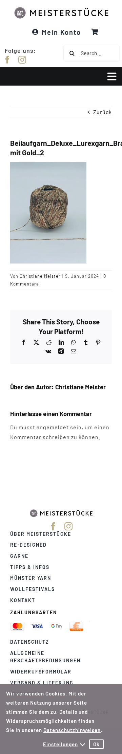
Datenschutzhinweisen (72, 730)
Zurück (102, 112)
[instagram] (22, 60)
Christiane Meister (40, 276)
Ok (96, 744)
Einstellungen (60, 744)
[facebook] (7, 60)
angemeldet (53, 427)
